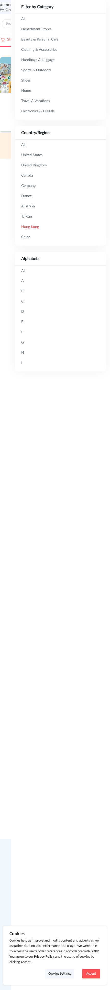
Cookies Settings (59, 974)
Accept (91, 974)
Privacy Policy (44, 957)
